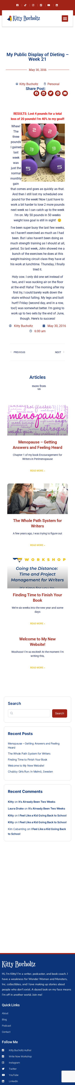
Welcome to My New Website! (26, 765)
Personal (53, 84)
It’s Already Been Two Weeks (36, 801)
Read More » (37, 470)
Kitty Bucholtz (18, 964)
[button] (65, 18)
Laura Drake (16, 808)
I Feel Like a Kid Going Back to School (42, 815)
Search (14, 703)
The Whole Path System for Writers (29, 753)
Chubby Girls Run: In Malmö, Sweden (30, 771)
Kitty (11, 801)
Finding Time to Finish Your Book (27, 759)
